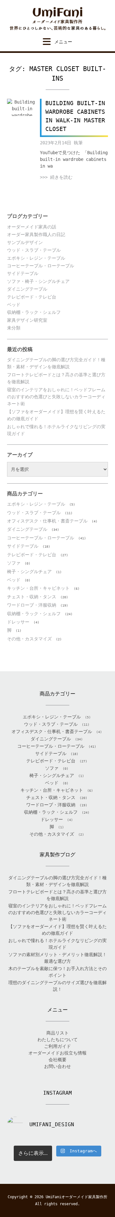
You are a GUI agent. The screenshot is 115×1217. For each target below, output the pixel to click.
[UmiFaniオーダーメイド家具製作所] (57, 18)
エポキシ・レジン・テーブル (36, 258)
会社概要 (57, 1059)
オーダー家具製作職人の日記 (36, 234)
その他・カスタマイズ (29, 638)
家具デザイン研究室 (27, 320)
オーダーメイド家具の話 (31, 226)
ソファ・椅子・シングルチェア (38, 281)
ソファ (13, 562)
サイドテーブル (22, 273)
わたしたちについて (57, 1039)
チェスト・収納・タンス (31, 596)
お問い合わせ (57, 1066)
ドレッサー (18, 621)
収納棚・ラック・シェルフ (34, 312)
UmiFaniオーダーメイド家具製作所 (76, 1197)
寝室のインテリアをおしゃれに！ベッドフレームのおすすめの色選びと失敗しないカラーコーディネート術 (56, 397)
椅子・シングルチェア (29, 571)
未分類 (13, 327)
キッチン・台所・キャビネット (38, 588)
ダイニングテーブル (27, 289)
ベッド (13, 304)
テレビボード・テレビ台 (31, 296)
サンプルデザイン (25, 242)
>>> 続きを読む (56, 177)
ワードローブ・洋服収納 (31, 605)
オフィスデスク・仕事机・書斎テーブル (47, 520)
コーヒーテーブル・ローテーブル (40, 265)
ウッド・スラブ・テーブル (34, 250)
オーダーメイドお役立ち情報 (57, 1052)
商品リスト (57, 1032)
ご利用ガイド (57, 1046)
